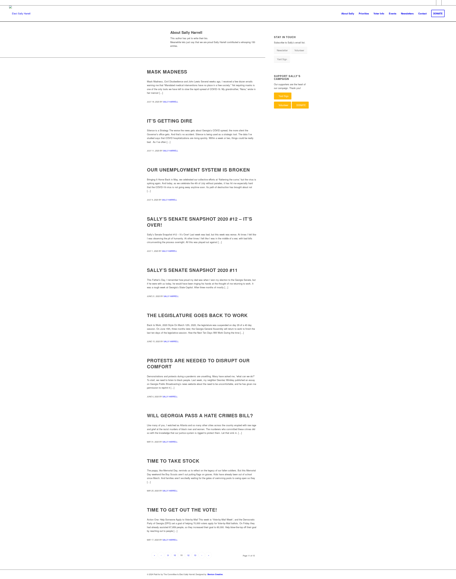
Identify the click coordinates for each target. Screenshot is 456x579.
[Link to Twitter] (438, 2)
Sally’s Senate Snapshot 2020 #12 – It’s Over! (199, 221)
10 (175, 555)
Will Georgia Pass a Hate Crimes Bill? (200, 415)
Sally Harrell (170, 101)
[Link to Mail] (444, 2)
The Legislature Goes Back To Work (197, 315)
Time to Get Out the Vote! (182, 509)
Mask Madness (167, 71)
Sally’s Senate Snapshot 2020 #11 (192, 270)
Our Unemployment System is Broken (198, 169)
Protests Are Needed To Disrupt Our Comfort (198, 363)
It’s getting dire (169, 120)
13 (195, 555)
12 (188, 555)
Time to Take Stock (173, 460)
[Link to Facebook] (433, 2)
